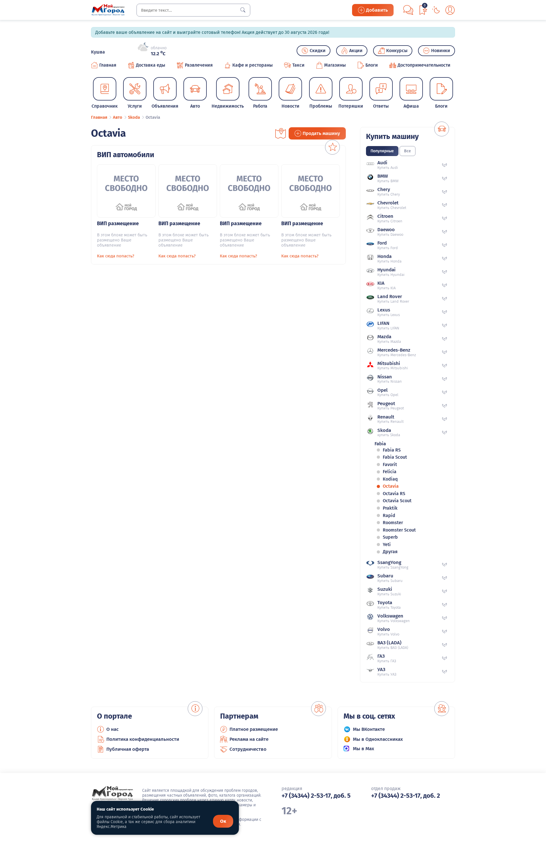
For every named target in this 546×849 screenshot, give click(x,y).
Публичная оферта (127, 749)
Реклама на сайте (248, 739)
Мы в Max (363, 749)
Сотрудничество (247, 749)
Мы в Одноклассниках (378, 739)
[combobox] (193, 10)
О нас (112, 729)
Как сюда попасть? (115, 256)
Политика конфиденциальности (142, 739)
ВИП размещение (118, 223)
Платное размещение (253, 729)
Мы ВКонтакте (369, 729)
